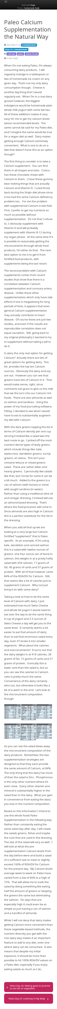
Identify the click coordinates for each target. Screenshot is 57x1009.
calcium (11, 53)
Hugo (32, 5)
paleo (20, 53)
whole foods (32, 53)
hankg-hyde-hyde (31, 8)
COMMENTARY (29, 45)
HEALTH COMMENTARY (16, 49)
